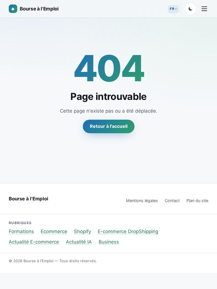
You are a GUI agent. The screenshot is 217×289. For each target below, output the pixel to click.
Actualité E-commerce (34, 242)
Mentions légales (142, 200)
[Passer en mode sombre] (190, 9)
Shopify (82, 231)
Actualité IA (79, 242)
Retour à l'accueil (108, 126)
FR (172, 9)
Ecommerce (54, 231)
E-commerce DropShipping (128, 231)
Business (109, 242)
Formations (21, 231)
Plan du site (197, 200)
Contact (172, 200)
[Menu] (204, 9)
